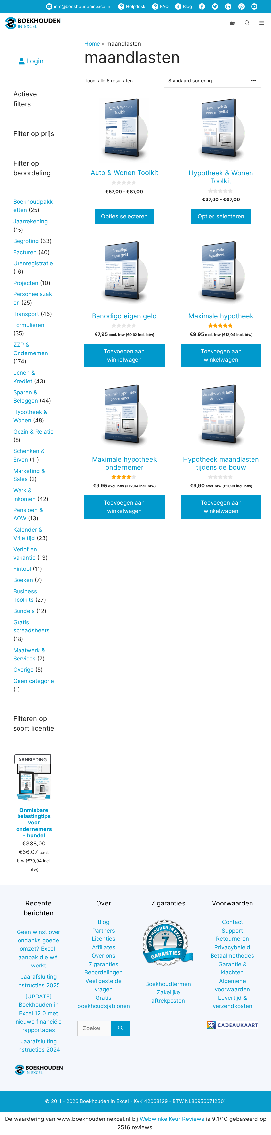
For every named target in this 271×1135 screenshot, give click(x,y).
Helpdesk (135, 6)
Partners (103, 930)
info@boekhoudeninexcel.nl (82, 6)
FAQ (164, 6)
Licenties (103, 939)
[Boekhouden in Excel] (32, 23)
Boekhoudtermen (168, 984)
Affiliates (103, 947)
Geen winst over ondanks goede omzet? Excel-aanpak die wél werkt (38, 949)
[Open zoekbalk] (247, 23)
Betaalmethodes (232, 955)
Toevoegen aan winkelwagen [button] (124, 355)
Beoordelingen (103, 972)
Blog (187, 6)
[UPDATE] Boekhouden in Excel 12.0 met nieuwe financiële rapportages (39, 1013)
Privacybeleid (232, 947)
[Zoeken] (120, 1028)
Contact (232, 922)
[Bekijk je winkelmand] (232, 23)
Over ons (103, 955)
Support (232, 930)
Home (92, 43)
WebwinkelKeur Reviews (172, 1119)
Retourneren (232, 939)
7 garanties (103, 964)
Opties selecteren (124, 216)
